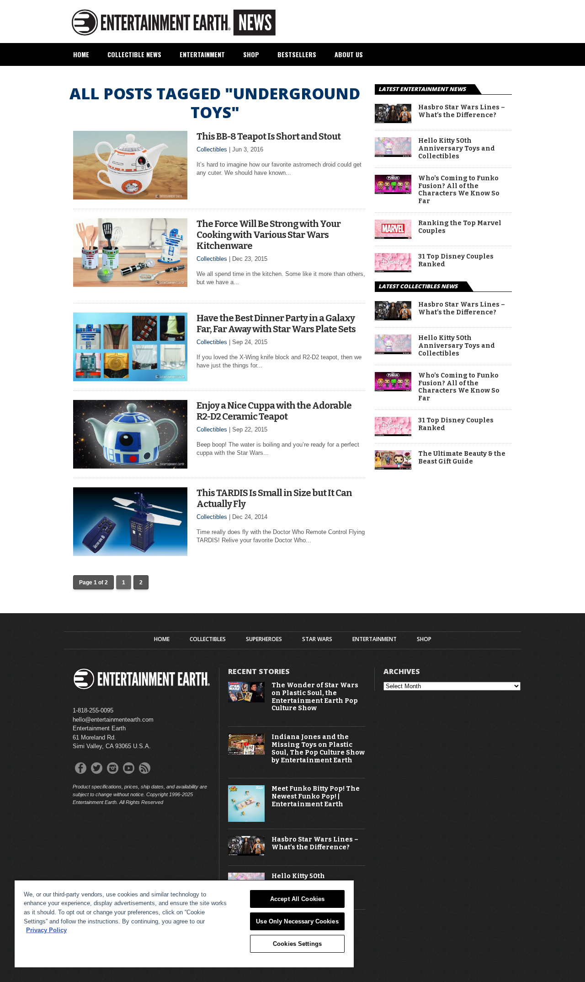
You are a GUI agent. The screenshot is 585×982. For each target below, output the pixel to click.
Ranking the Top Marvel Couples (459, 227)
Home (81, 54)
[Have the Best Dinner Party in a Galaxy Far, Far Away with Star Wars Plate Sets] (130, 379)
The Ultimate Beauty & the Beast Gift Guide (461, 457)
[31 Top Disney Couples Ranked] (393, 270)
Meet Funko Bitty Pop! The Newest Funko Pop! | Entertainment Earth (315, 796)
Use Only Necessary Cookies (297, 921)
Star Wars (317, 639)
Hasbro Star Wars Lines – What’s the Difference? (461, 111)
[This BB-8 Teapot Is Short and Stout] (130, 197)
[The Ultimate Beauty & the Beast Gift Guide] (393, 467)
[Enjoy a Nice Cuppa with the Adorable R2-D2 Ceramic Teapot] (130, 466)
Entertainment (202, 54)
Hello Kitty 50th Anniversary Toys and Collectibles (456, 148)
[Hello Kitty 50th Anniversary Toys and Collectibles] (393, 154)
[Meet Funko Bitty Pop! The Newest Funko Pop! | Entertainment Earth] (246, 819)
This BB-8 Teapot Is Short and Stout (268, 136)
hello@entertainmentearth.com (113, 719)
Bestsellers (296, 54)
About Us (349, 54)
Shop (251, 54)
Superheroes (264, 639)
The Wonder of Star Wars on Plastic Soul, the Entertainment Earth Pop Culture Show (314, 697)
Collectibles (212, 149)
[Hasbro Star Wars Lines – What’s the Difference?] (393, 120)
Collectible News (134, 54)
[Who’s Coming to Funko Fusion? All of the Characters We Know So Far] (393, 191)
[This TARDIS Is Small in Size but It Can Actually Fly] (130, 553)
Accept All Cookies (297, 899)
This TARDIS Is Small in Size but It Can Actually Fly (274, 498)
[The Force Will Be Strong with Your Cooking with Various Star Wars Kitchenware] (130, 284)
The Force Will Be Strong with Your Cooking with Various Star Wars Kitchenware (268, 234)
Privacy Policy (46, 930)
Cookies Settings (297, 943)
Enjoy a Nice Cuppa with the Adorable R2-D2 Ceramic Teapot (274, 411)
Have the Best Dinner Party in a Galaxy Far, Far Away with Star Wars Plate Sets (276, 324)
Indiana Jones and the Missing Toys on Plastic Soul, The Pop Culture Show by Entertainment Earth (318, 749)
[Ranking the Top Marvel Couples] (393, 236)
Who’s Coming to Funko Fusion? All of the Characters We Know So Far (459, 190)
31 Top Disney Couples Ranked (456, 260)
